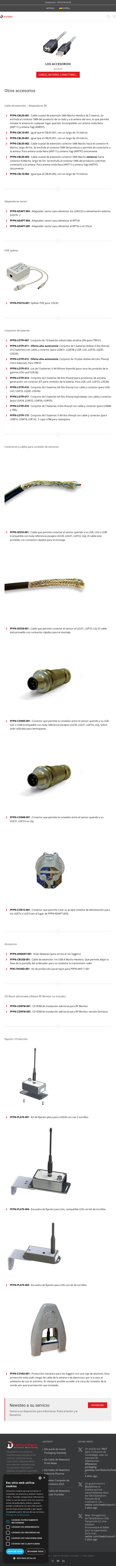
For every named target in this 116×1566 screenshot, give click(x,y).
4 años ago (91, 1476)
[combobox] (40, 1477)
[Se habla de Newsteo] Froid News (56, 1461)
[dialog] (25, 1518)
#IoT (104, 1448)
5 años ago (91, 1507)
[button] (25, 1558)
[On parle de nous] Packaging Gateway (55, 1450)
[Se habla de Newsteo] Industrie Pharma (56, 1471)
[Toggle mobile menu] (114, 16)
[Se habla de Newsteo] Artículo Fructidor (56, 1492)
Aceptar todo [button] (15, 1551)
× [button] (44, 1478)
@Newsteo (91, 1464)
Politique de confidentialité (17, 1515)
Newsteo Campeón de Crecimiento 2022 (56, 1482)
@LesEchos (91, 1486)
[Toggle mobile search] (108, 16)
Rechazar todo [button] (35, 1551)
